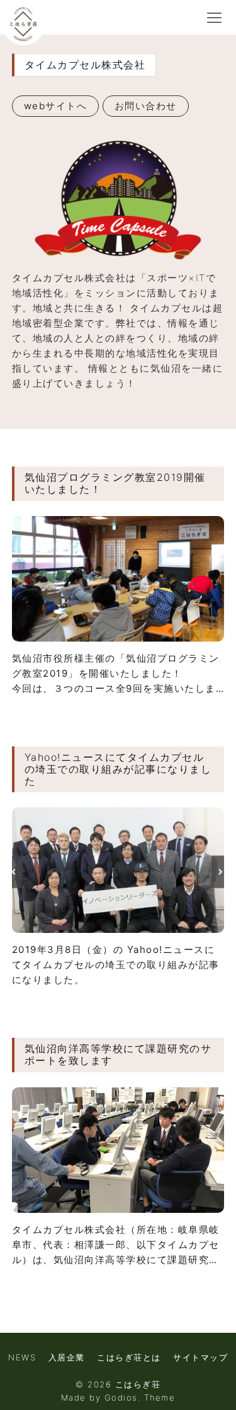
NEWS (22, 1357)
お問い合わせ (146, 106)
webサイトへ (55, 106)
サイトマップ (200, 1357)
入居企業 (66, 1357)
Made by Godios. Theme (118, 1397)
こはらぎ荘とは (129, 1357)
